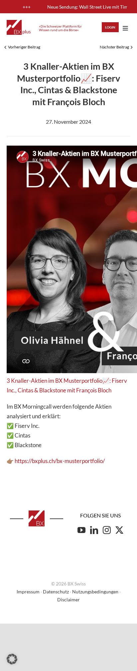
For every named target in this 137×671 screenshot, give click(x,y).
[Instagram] (107, 530)
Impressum (28, 591)
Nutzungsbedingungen (95, 591)
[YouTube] (81, 530)
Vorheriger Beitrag (24, 46)
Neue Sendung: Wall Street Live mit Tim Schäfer (83, 7)
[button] (12, 659)
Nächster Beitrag (114, 46)
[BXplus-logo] (19, 22)
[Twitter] (119, 530)
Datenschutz (56, 591)
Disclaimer (68, 599)
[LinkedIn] (94, 530)
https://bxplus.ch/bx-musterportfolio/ (60, 460)
